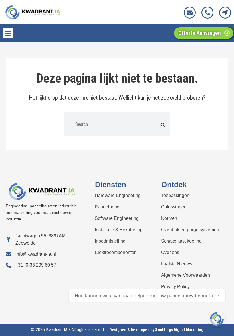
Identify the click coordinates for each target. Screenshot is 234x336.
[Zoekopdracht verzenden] (163, 125)
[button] (8, 33)
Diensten (110, 184)
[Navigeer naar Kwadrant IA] (216, 318)
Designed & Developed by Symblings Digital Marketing (156, 329)
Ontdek (174, 184)
